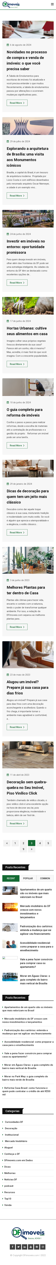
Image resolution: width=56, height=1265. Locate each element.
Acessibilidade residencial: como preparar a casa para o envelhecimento (36, 946)
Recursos (9, 1192)
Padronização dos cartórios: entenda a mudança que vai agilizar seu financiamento (36, 930)
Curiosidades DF (13, 1122)
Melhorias (9, 1173)
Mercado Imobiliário (15, 1141)
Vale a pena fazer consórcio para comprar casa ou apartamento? (36, 963)
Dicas (7, 1166)
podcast (8, 1186)
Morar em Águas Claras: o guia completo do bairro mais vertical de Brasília (35, 979)
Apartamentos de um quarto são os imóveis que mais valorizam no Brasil (36, 893)
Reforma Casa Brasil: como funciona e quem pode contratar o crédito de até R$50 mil (26, 1091)
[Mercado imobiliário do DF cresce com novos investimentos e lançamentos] (10, 907)
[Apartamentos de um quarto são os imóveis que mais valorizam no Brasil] (10, 890)
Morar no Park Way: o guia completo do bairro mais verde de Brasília (25, 1078)
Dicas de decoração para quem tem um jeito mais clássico (28, 496)
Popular (28, 878)
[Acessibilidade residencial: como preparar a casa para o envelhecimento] (10, 944)
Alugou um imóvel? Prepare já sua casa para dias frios (27, 687)
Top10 (7, 1198)
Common (45, 878)
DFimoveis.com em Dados (18, 1160)
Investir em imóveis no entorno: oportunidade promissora (26, 247)
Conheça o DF (12, 1154)
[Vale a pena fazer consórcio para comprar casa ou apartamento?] (10, 960)
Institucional (11, 1134)
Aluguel (8, 1147)
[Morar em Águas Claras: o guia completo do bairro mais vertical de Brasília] (10, 977)
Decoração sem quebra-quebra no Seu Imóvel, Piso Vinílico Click (27, 787)
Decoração (10, 1128)
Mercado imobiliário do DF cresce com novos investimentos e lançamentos (24, 1020)
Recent (11, 878)
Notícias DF (10, 1179)
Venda (8, 1205)
